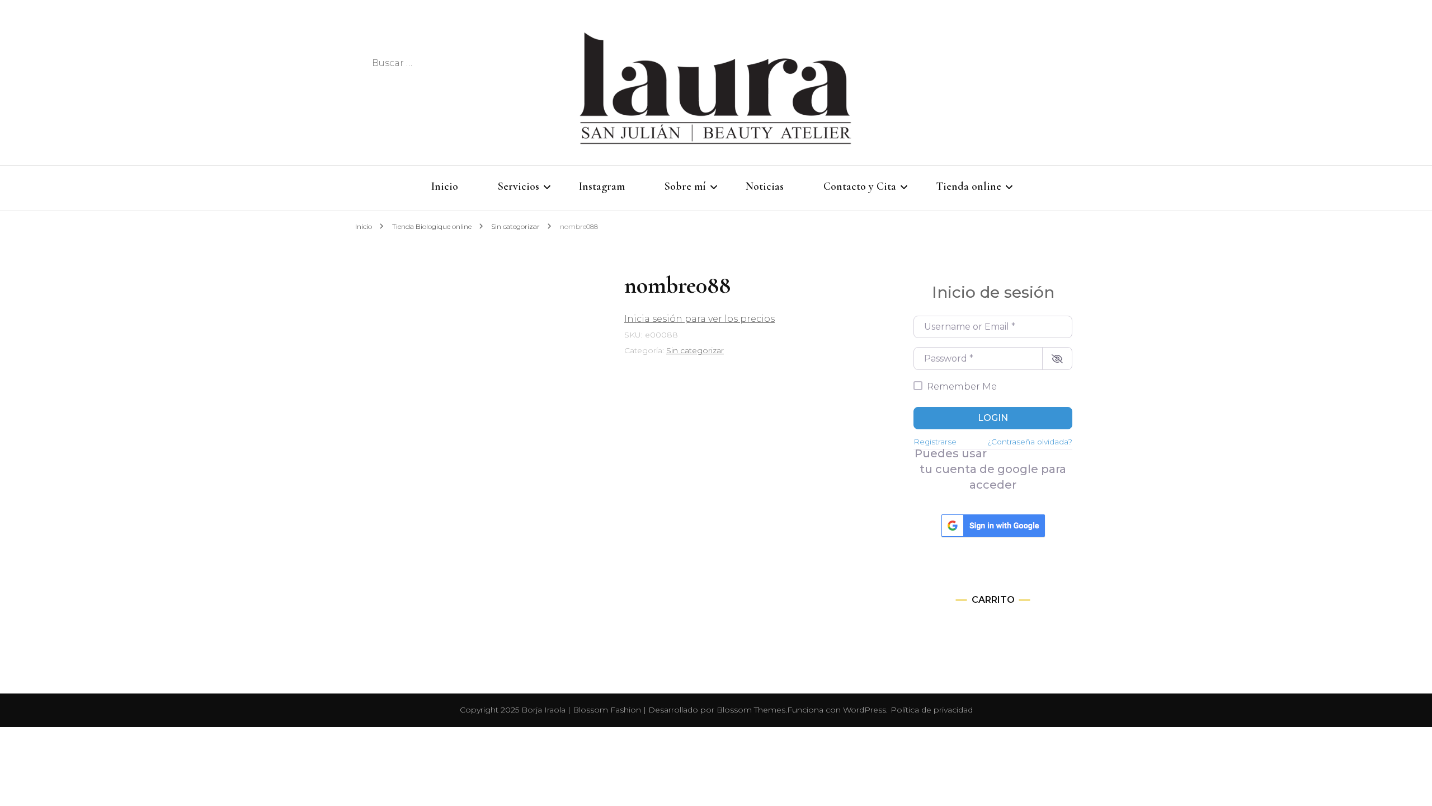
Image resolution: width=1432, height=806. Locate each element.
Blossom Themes (751, 710)
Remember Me (962, 386)
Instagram (602, 186)
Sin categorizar (695, 350)
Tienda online (968, 186)
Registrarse (935, 441)
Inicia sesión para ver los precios (699, 318)
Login (993, 418)
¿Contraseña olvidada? (1029, 441)
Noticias (765, 186)
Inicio (444, 186)
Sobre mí (685, 186)
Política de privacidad (932, 710)
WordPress (864, 710)
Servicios (518, 186)
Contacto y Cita (859, 186)
